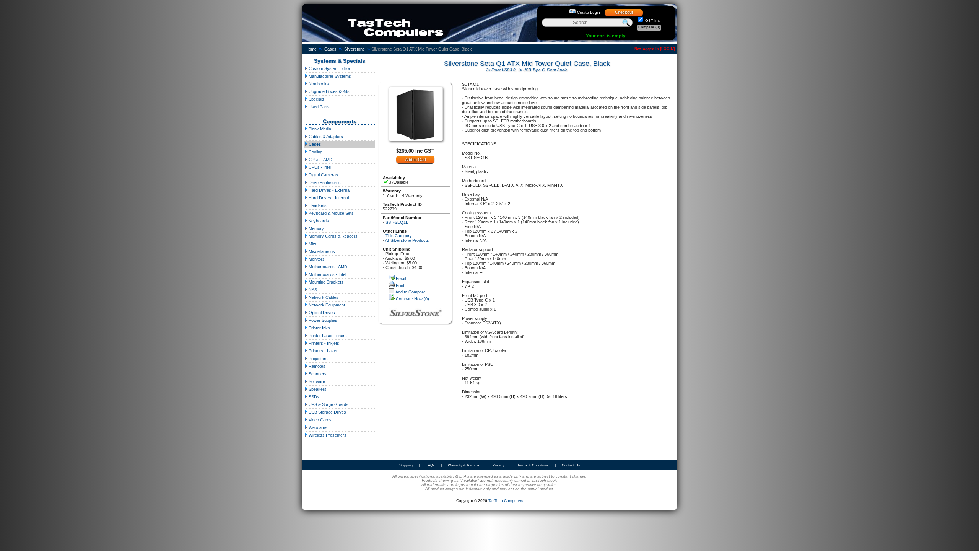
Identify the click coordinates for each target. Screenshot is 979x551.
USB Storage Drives (326, 412)
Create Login (588, 12)
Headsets (317, 205)
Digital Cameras (322, 175)
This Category (398, 235)
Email (401, 278)
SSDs (313, 397)
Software (316, 381)
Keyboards (318, 220)
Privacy (498, 465)
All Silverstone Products (407, 240)
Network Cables (322, 297)
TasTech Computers (505, 501)
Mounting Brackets (325, 282)
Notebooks (318, 84)
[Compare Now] (392, 299)
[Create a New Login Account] (572, 11)
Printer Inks (318, 328)
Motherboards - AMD (327, 266)
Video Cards (319, 419)
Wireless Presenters (326, 435)
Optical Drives (321, 312)
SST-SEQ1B (396, 222)
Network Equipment (326, 305)
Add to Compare (410, 292)
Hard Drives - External (328, 190)
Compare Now (412, 299)
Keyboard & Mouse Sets (330, 213)
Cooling (314, 152)
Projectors (317, 358)
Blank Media (319, 129)
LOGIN (667, 49)
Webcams (317, 427)
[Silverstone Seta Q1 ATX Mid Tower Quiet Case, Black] (416, 139)
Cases (330, 49)
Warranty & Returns (464, 465)
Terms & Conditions (533, 465)
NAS (312, 289)
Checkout (624, 12)
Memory (315, 228)
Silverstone (354, 49)
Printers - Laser (322, 351)
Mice (312, 243)
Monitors (316, 259)
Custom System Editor (328, 68)
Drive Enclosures (324, 182)
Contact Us (571, 465)
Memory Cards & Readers (332, 236)
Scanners (317, 374)
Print (400, 285)
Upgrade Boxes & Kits (328, 91)
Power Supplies (322, 320)
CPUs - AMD (319, 159)
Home (311, 49)
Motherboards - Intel (326, 274)
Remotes (316, 366)
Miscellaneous (321, 251)
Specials (315, 99)
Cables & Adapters (325, 136)
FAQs (430, 465)
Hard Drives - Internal (328, 198)
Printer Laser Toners (327, 335)
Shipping (406, 465)
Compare (649, 27)
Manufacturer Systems (329, 76)
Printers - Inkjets (323, 343)
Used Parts (318, 106)
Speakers (317, 389)
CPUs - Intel (319, 167)
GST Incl (652, 20)
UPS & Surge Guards (327, 404)
